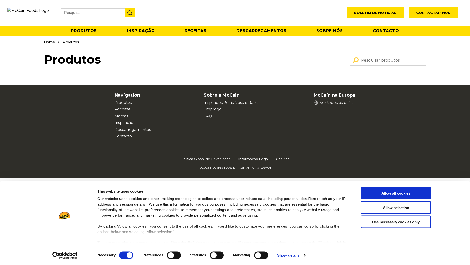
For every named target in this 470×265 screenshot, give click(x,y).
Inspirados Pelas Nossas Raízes (232, 102)
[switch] (174, 255)
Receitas (196, 30)
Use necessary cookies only (396, 222)
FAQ (208, 116)
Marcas (121, 116)
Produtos (84, 30)
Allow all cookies (395, 193)
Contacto (386, 30)
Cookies (282, 159)
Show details (288, 255)
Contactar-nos (433, 13)
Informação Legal (253, 159)
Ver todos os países (337, 102)
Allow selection (396, 207)
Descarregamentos (261, 30)
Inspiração (141, 30)
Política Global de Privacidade (206, 159)
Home (49, 42)
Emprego (213, 109)
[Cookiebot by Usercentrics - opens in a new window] (65, 255)
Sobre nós (329, 30)
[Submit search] (130, 12)
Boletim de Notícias (375, 13)
